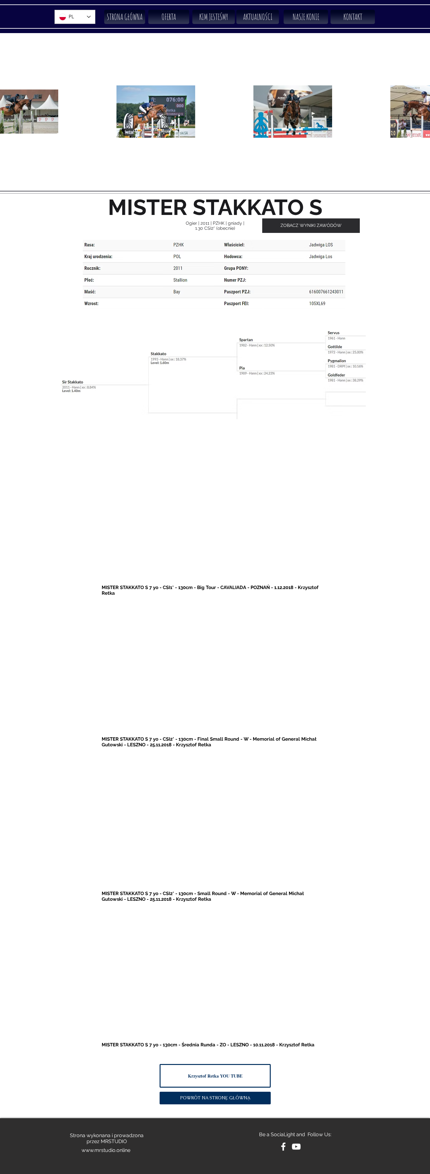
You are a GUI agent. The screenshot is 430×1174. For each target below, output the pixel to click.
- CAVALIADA (231, 587)
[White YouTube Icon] (296, 1146)
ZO (223, 1045)
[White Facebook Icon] (283, 1146)
